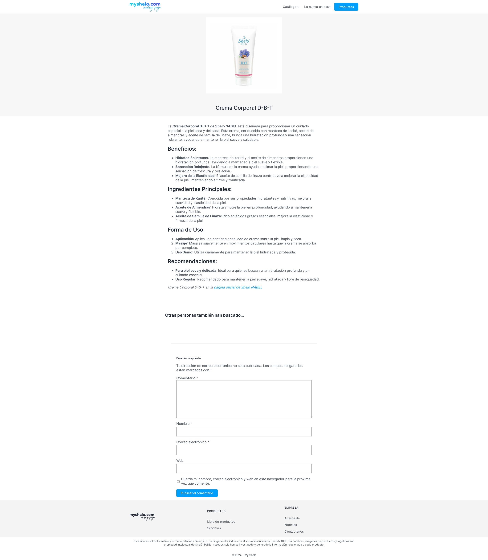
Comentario (187, 378)
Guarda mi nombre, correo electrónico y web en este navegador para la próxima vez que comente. (245, 481)
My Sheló (250, 555)
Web (179, 461)
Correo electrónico (192, 442)
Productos (346, 7)
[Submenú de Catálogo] (298, 7)
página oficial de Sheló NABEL (238, 287)
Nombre (184, 424)
